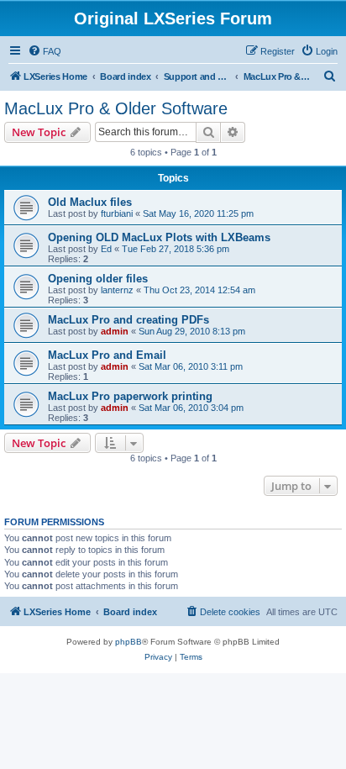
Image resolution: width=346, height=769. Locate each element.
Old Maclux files (90, 202)
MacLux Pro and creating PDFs (128, 319)
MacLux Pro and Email (107, 355)
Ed (106, 249)
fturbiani (117, 213)
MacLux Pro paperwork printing (130, 396)
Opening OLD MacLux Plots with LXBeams (159, 237)
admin (114, 331)
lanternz (117, 290)
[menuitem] (44, 51)
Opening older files (98, 278)
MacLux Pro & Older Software (116, 108)
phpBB (128, 641)
